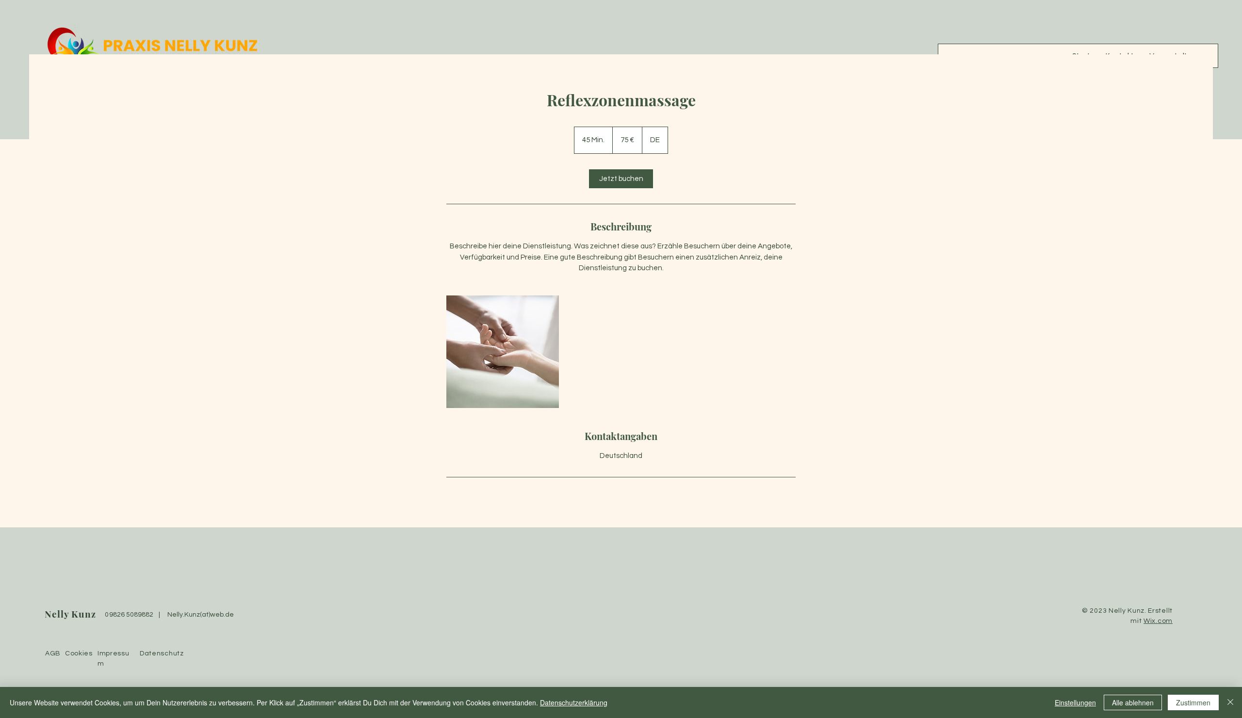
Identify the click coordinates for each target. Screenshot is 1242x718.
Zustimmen (1193, 702)
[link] (621, 178)
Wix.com (1158, 621)
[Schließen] (1230, 702)
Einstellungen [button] (1075, 702)
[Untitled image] (502, 351)
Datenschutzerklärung (573, 702)
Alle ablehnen (1133, 702)
